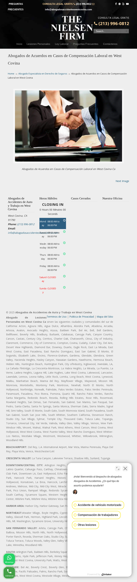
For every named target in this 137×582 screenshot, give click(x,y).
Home (11, 73)
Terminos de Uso (57, 316)
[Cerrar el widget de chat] (125, 468)
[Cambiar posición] (118, 468)
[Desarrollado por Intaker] (106, 574)
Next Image (122, 181)
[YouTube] (127, 4)
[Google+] (119, 4)
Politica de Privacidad (81, 316)
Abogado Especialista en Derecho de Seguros (42, 73)
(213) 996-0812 (83, 4)
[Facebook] (116, 4)
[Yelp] (123, 4)
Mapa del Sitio (105, 316)
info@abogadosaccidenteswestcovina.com (68, 9)
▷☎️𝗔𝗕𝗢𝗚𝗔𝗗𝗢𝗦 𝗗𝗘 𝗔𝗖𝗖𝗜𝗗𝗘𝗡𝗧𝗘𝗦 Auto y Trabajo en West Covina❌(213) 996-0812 (72, 27)
